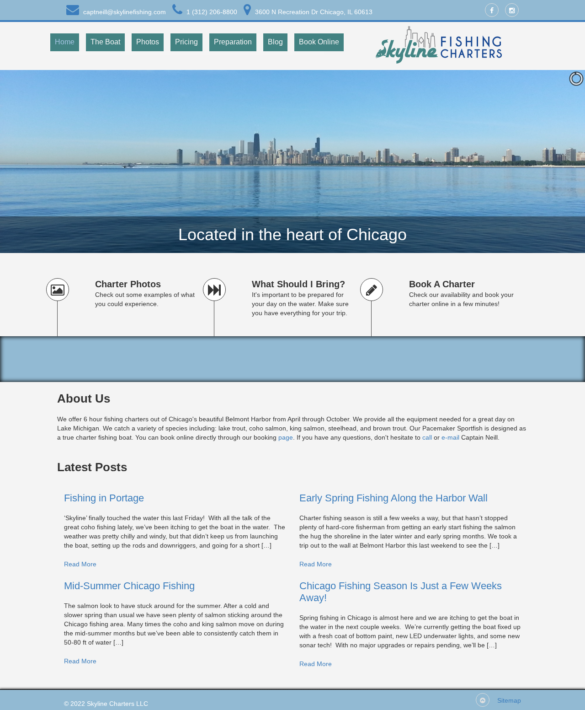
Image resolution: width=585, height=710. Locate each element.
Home (64, 42)
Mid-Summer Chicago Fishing (129, 586)
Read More (80, 564)
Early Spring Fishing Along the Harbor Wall (393, 498)
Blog (275, 42)
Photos (147, 42)
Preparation (233, 42)
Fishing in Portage (104, 498)
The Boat (105, 42)
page (285, 437)
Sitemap (509, 700)
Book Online (319, 42)
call (427, 437)
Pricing (186, 42)
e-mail (450, 437)
